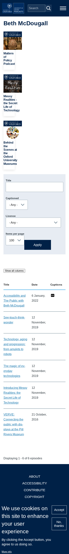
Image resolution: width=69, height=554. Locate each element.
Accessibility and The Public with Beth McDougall (14, 300)
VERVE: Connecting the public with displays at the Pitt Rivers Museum (13, 424)
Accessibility (34, 483)
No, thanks (59, 524)
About (34, 476)
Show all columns (14, 270)
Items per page (15, 233)
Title (8, 180)
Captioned (12, 198)
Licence (11, 215)
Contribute (34, 490)
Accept (59, 510)
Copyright (34, 497)
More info (7, 551)
